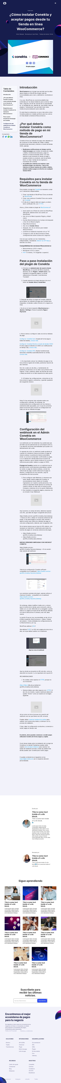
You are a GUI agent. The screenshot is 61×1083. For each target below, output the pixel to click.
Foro (33, 1053)
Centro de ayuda (13, 1064)
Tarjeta (8, 1044)
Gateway (34, 1055)
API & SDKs (22, 1042)
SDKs (33, 1047)
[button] (55, 3)
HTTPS (41, 204)
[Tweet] (6, 137)
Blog (10, 1068)
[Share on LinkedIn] (11, 137)
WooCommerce (45, 207)
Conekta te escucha (32, 1069)
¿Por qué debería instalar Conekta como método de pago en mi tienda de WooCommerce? (9, 101)
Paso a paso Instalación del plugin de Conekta (9, 118)
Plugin (20, 1047)
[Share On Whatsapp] (9, 137)
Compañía (31, 1064)
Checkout (21, 1044)
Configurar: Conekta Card (27, 339)
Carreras (31, 1066)
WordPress (28, 196)
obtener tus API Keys (42, 240)
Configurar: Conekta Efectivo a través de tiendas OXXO (36, 344)
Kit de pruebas (36, 1051)
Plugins (34, 1049)
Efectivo (8, 1042)
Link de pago (22, 1051)
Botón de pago (23, 1049)
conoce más (34, 340)
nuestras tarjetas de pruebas (37, 719)
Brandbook (32, 1072)
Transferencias (10, 1047)
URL (33, 626)
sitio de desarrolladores (32, 747)
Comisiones (12, 1066)
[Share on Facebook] (3, 137)
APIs (33, 1044)
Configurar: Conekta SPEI (27, 351)
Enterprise (11, 1071)
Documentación (36, 1042)
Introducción (7, 94)
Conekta (37, 189)
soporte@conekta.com (26, 759)
